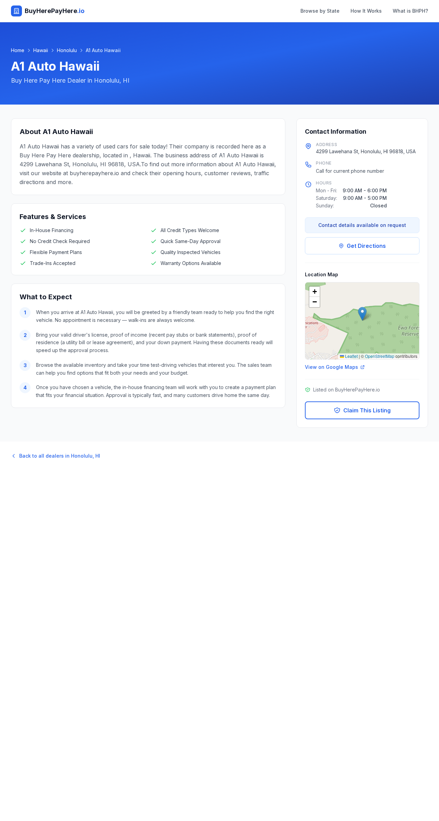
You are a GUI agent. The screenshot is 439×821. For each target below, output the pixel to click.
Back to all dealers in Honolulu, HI (59, 456)
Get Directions (366, 245)
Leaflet (351, 356)
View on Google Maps (331, 367)
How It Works (366, 11)
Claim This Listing (367, 410)
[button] (362, 314)
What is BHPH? (410, 11)
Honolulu (67, 50)
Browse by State (320, 11)
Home (17, 50)
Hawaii (40, 50)
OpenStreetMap (379, 356)
